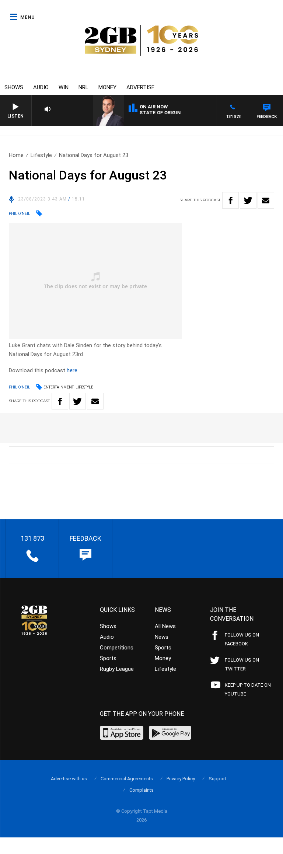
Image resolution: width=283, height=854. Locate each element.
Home (16, 155)
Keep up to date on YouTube (248, 689)
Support (217, 778)
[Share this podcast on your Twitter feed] (248, 200)
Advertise (140, 87)
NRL (83, 87)
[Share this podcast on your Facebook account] (230, 200)
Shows (13, 87)
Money (107, 87)
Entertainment (58, 387)
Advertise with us (69, 778)
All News (165, 626)
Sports (108, 658)
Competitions (116, 647)
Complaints (141, 790)
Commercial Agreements (127, 778)
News (161, 637)
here (72, 370)
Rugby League (117, 669)
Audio (41, 87)
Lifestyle (41, 155)
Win (64, 87)
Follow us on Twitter (242, 664)
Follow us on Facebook (242, 639)
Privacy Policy (181, 778)
